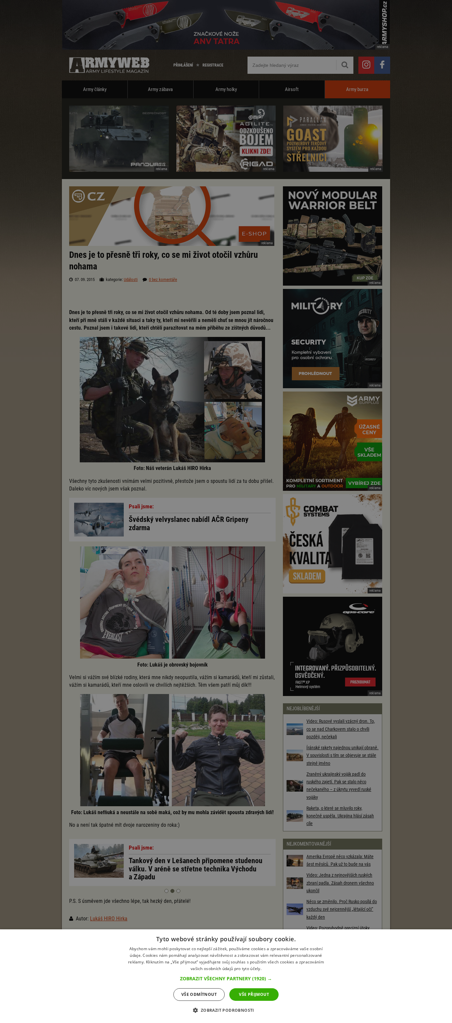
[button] (226, 979)
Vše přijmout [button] (254, 994)
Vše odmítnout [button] (199, 994)
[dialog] (226, 976)
